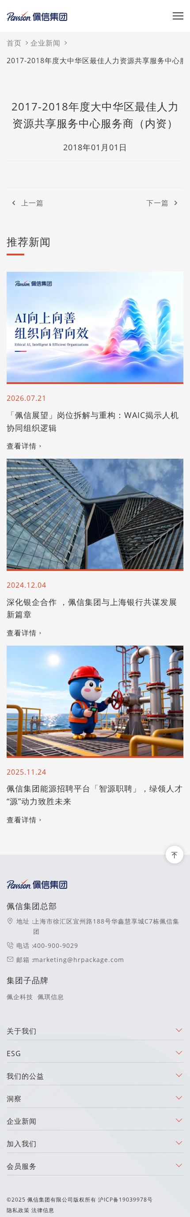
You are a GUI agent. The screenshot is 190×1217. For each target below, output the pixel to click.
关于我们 (22, 1031)
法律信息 (42, 1210)
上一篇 (32, 203)
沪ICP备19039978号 (125, 1199)
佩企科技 (20, 997)
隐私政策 (18, 1210)
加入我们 (22, 1144)
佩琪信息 (51, 997)
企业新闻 (45, 43)
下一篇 (157, 203)
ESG (14, 1053)
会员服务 (22, 1166)
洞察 (14, 1098)
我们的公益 (25, 1076)
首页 (14, 43)
